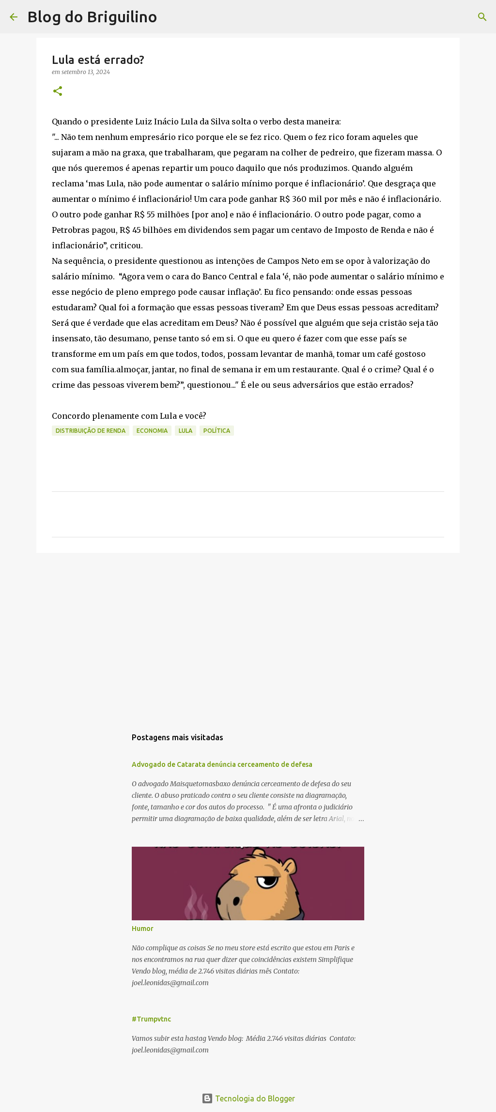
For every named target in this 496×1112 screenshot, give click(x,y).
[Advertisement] (248, 635)
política (216, 430)
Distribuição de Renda (90, 430)
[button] (57, 91)
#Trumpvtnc (151, 1019)
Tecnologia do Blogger (254, 1098)
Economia (152, 430)
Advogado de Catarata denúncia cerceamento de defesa (222, 764)
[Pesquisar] (171, 17)
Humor (143, 928)
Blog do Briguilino (92, 16)
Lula (185, 430)
